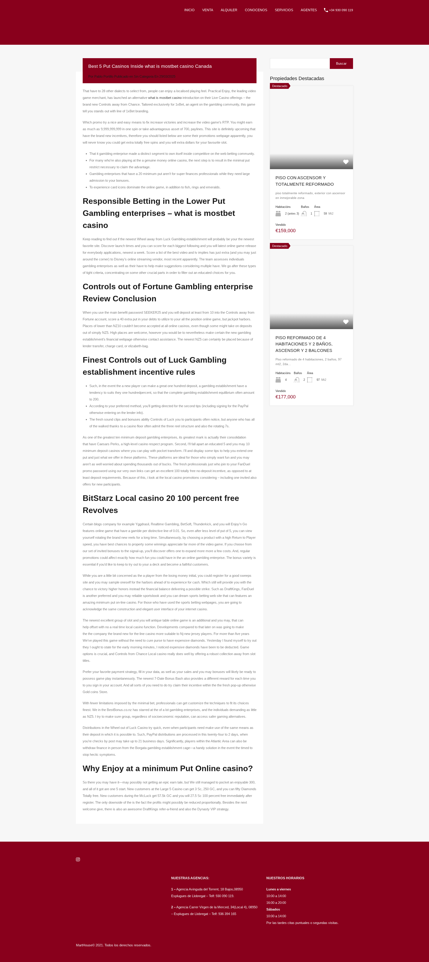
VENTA (207, 10)
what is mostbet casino (165, 98)
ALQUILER (229, 10)
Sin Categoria (144, 76)
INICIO (189, 10)
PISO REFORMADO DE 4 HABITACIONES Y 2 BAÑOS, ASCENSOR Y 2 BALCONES (303, 344)
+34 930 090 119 (341, 10)
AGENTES (309, 10)
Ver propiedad (312, 152)
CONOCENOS (256, 10)
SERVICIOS (284, 10)
